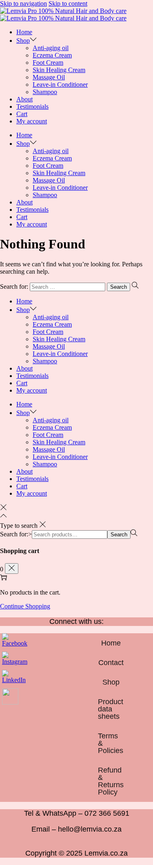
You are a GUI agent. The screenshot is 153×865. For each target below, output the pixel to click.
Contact (111, 663)
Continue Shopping (25, 606)
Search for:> (16, 534)
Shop (111, 682)
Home (111, 643)
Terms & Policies (110, 743)
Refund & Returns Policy (111, 781)
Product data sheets (110, 709)
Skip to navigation (23, 3)
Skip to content (68, 3)
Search (119, 534)
